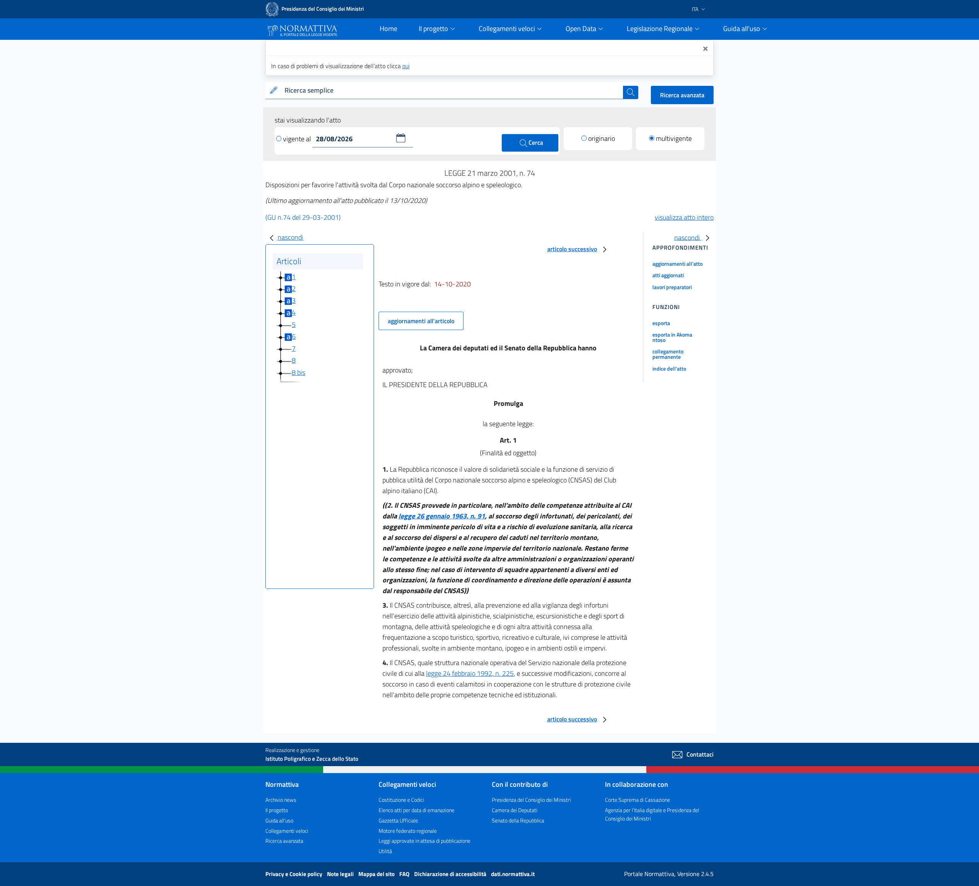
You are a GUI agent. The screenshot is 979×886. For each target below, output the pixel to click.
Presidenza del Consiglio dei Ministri (531, 800)
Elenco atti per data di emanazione (416, 810)
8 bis (298, 372)
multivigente (674, 138)
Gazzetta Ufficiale (398, 820)
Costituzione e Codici (401, 800)
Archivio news (280, 800)
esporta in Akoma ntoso (672, 337)
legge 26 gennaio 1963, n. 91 (441, 516)
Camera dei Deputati (514, 810)
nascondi (290, 237)
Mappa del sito (377, 874)
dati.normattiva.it (513, 874)
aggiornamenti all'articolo (421, 320)
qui (406, 65)
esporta (661, 323)
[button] (401, 137)
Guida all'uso (279, 820)
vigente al (297, 139)
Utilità (385, 851)
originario (601, 138)
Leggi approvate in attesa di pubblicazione (424, 841)
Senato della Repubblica (518, 820)
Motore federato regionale (408, 831)
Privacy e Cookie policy (294, 874)
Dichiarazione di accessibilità (451, 874)
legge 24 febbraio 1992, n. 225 (470, 673)
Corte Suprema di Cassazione (637, 800)
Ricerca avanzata (682, 95)
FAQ (405, 874)
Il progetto (276, 810)
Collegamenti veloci (286, 831)
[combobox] (452, 90)
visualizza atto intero (684, 217)
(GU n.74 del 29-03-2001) (303, 217)
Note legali (341, 874)
